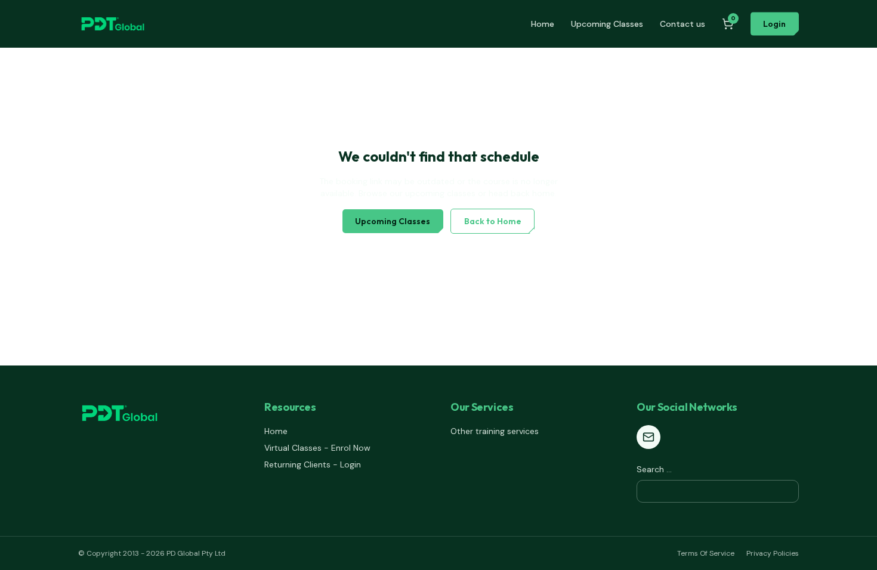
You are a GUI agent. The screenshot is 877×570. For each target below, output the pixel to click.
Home (542, 23)
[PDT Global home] (112, 24)
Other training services (494, 431)
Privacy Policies (772, 553)
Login (774, 23)
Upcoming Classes (607, 23)
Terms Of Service (705, 553)
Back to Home (492, 221)
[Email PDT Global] (648, 437)
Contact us (682, 23)
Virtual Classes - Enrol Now (317, 447)
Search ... (654, 469)
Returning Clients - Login (312, 464)
